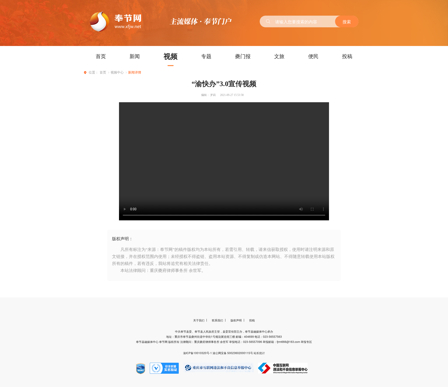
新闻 (135, 56)
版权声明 (236, 320)
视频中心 (117, 72)
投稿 (347, 56)
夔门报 (243, 56)
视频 (171, 56)
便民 (313, 56)
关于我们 (198, 320)
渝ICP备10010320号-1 (198, 353)
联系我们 (217, 320)
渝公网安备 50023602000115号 (233, 353)
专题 (206, 56)
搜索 (347, 21)
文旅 (279, 56)
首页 (101, 56)
